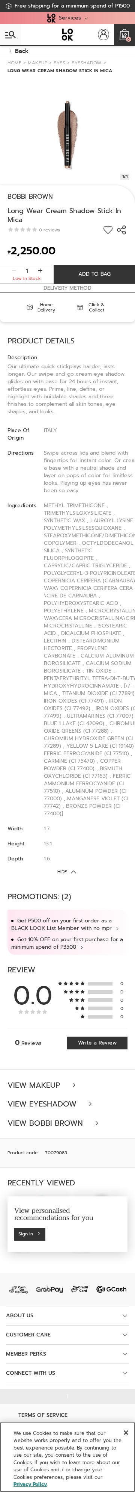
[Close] (126, 1432)
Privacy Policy (30, 1484)
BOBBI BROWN (30, 196)
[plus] (40, 271)
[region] (67, 1457)
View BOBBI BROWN (47, 1123)
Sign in (25, 1234)
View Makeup (35, 1085)
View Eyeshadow (43, 1104)
